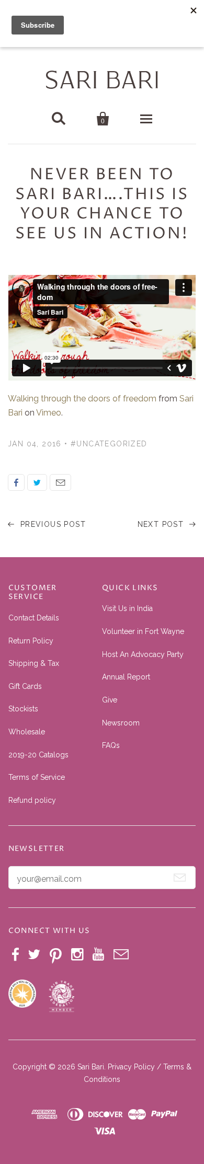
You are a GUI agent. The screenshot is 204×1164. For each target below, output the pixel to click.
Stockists (23, 709)
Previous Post (51, 524)
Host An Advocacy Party (143, 654)
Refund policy (32, 800)
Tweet (37, 482)
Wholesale (26, 732)
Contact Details (33, 618)
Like (16, 482)
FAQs (111, 745)
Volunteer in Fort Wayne (143, 631)
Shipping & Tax (33, 663)
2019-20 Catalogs (38, 755)
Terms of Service (36, 777)
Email (60, 482)
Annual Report (126, 677)
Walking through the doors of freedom (82, 399)
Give (109, 700)
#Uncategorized (109, 444)
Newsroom (121, 723)
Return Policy (30, 641)
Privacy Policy (131, 1067)
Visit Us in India (127, 608)
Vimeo (48, 413)
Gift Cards (25, 686)
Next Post (162, 524)
